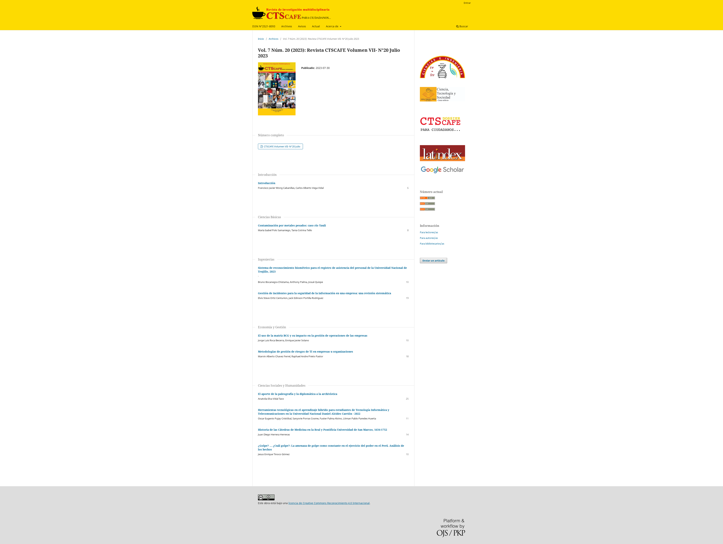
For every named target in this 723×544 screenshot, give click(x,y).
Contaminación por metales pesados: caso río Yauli (292, 225)
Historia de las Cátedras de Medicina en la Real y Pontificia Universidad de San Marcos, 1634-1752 (322, 429)
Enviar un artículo (434, 260)
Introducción (266, 183)
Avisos (302, 26)
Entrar (467, 3)
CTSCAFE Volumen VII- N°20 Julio (281, 146)
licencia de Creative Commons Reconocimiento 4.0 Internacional (329, 503)
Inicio (261, 38)
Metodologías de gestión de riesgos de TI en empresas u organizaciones (305, 351)
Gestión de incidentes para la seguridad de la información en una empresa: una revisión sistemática (324, 293)
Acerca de (332, 26)
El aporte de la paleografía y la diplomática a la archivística (297, 394)
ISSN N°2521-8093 (263, 26)
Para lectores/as (429, 232)
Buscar (463, 26)
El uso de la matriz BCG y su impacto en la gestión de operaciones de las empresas (312, 335)
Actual (316, 26)
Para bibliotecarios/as (432, 243)
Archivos (286, 26)
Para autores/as (429, 238)
